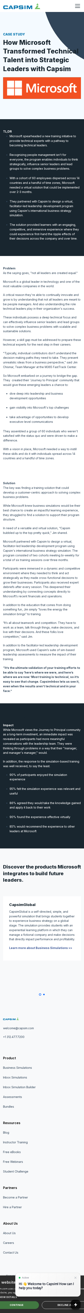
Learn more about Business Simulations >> (40, 948)
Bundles (8, 1106)
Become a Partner (15, 1197)
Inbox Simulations (15, 1077)
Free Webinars (13, 1161)
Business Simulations (17, 1067)
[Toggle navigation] (77, 6)
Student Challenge (15, 1171)
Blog (6, 1132)
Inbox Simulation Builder (19, 1087)
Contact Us (10, 1252)
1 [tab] (40, 994)
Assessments (12, 1097)
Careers (8, 1242)
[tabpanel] (42, 928)
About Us (10, 1223)
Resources (11, 1123)
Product (9, 1058)
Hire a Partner (12, 1207)
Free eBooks (12, 1152)
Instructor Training (15, 1142)
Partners (10, 1188)
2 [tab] (44, 994)
